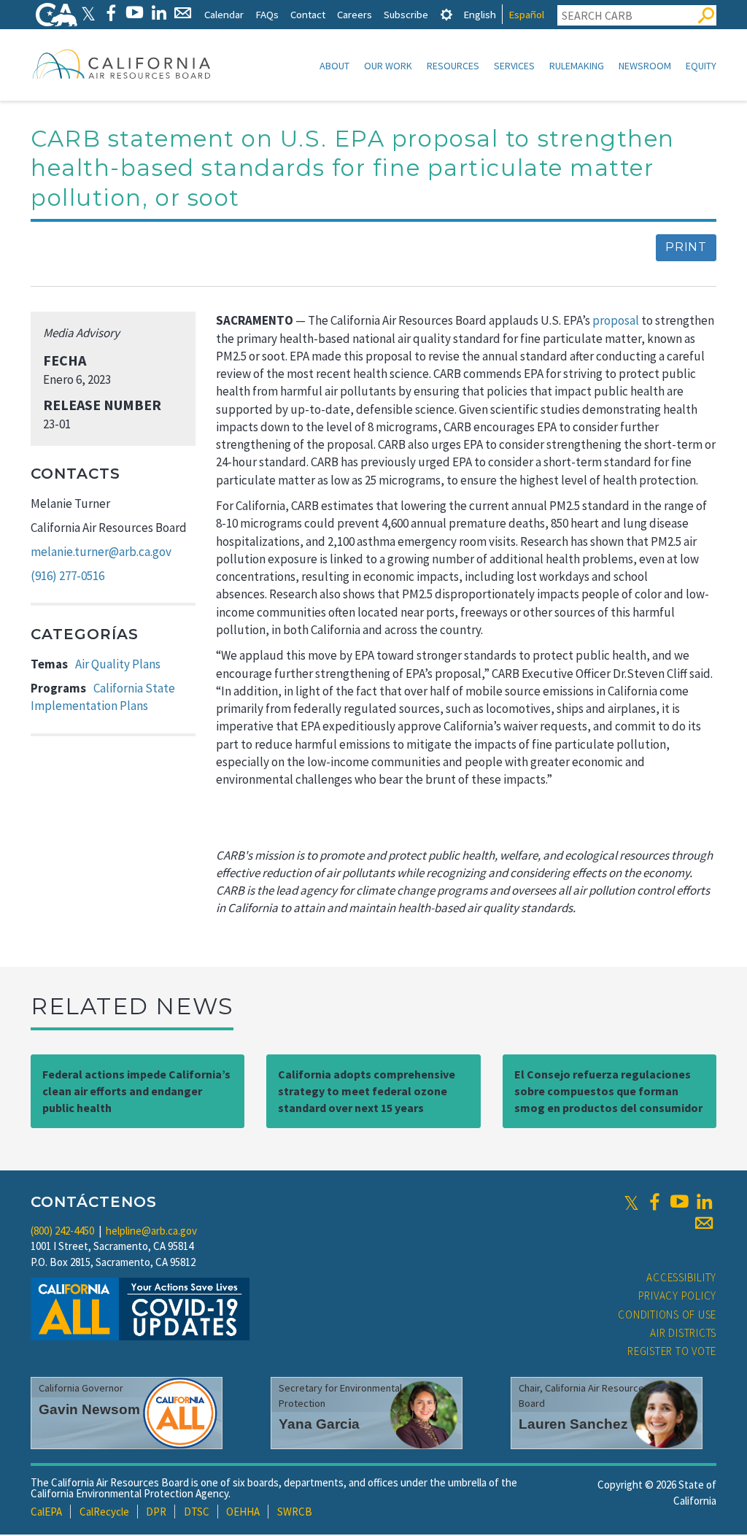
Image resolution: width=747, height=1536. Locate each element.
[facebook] (654, 1201)
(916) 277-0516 (67, 576)
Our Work (388, 65)
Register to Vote (671, 1351)
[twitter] (631, 1201)
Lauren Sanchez (573, 1424)
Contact (307, 14)
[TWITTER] (88, 12)
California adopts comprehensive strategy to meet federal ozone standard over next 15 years (366, 1091)
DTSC (196, 1511)
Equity (701, 65)
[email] (703, 1222)
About (334, 65)
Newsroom (645, 65)
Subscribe (406, 14)
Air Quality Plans (117, 664)
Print (686, 247)
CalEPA (46, 1511)
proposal (615, 320)
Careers (354, 14)
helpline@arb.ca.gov (151, 1231)
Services (514, 65)
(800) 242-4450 (62, 1231)
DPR (156, 1511)
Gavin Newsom (89, 1409)
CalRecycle (104, 1511)
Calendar (224, 14)
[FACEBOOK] (110, 12)
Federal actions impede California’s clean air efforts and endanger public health (136, 1091)
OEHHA (243, 1511)
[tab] (446, 14)
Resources (453, 65)
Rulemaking (576, 65)
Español (526, 14)
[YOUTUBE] (134, 12)
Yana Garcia (319, 1424)
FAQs (267, 14)
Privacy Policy (677, 1295)
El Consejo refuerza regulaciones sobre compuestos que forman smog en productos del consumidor (608, 1091)
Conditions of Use (667, 1314)
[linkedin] (703, 1201)
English (479, 14)
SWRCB (294, 1511)
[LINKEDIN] (159, 12)
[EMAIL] (183, 12)
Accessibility (681, 1277)
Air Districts (683, 1333)
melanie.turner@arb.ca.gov (101, 552)
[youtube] (679, 1201)
